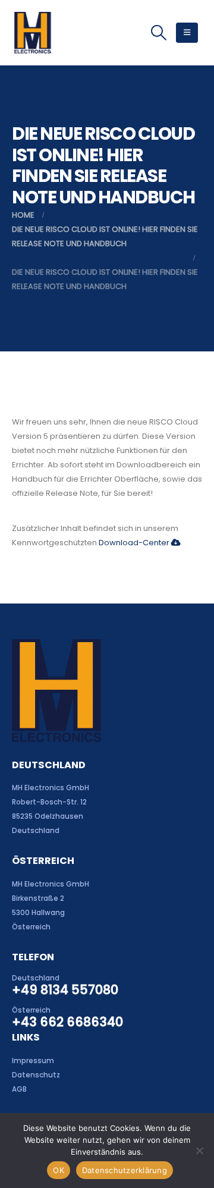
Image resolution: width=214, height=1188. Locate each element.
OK (58, 1170)
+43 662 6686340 (67, 1021)
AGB (19, 1089)
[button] (158, 32)
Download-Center (135, 542)
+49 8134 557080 (65, 989)
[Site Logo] (32, 32)
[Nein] (199, 1150)
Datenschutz (36, 1075)
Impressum (33, 1061)
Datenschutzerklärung (124, 1170)
